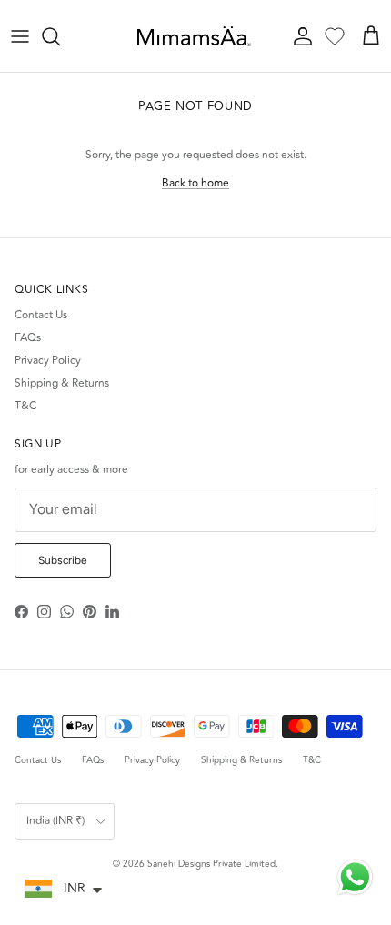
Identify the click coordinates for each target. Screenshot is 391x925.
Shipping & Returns (62, 383)
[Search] (60, 36)
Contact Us (41, 315)
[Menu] (20, 36)
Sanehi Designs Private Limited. (212, 864)
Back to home (195, 183)
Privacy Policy (48, 360)
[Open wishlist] (334, 36)
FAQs (28, 338)
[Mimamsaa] (194, 36)
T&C (25, 406)
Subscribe (62, 560)
